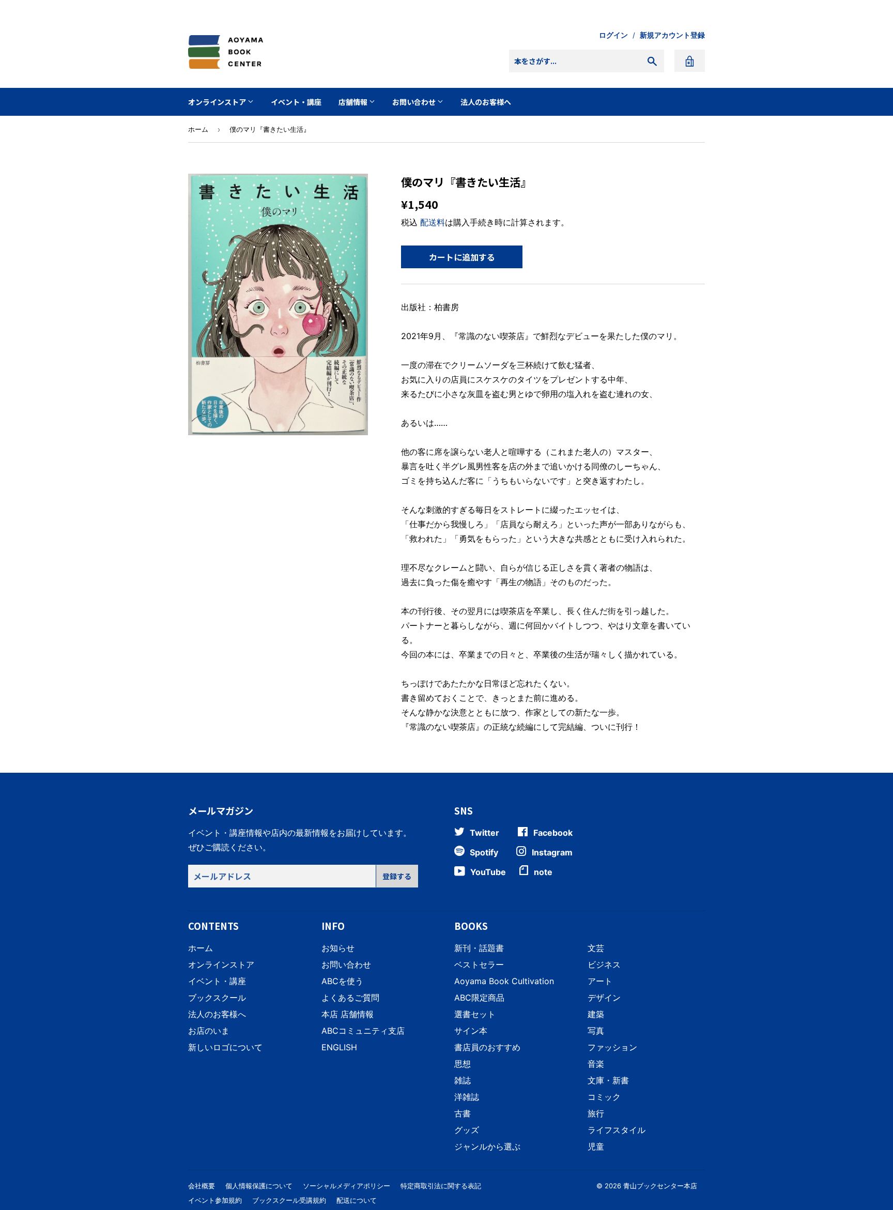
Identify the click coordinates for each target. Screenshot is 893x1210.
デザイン (604, 997)
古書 (462, 1113)
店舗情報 (353, 102)
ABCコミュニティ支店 (363, 1030)
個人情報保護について (258, 1186)
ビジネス (604, 964)
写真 (596, 1030)
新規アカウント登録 (672, 35)
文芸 (596, 948)
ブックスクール (217, 997)
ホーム (198, 129)
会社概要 (201, 1186)
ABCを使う (342, 981)
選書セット (475, 1014)
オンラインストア (218, 102)
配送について (356, 1200)
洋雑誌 (466, 1097)
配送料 (432, 222)
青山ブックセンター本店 (660, 1186)
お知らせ (338, 948)
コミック (604, 1097)
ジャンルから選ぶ (487, 1146)
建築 (596, 1014)
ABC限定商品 (479, 997)
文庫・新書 (608, 1080)
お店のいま (208, 1030)
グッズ (466, 1130)
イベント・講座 (296, 102)
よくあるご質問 (350, 997)
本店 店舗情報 (347, 1014)
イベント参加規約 (215, 1200)
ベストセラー (479, 964)
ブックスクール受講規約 (289, 1200)
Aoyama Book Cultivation (504, 981)
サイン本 (470, 1030)
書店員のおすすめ (487, 1047)
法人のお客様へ (485, 102)
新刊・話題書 (479, 948)
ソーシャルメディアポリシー (346, 1186)
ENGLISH (339, 1047)
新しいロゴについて (225, 1047)
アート (600, 981)
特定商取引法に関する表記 (441, 1186)
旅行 (596, 1113)
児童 (596, 1146)
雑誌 (462, 1080)
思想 (462, 1064)
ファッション (612, 1047)
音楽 (596, 1064)
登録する (396, 876)
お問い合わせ (414, 102)
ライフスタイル (616, 1130)
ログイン (613, 35)
